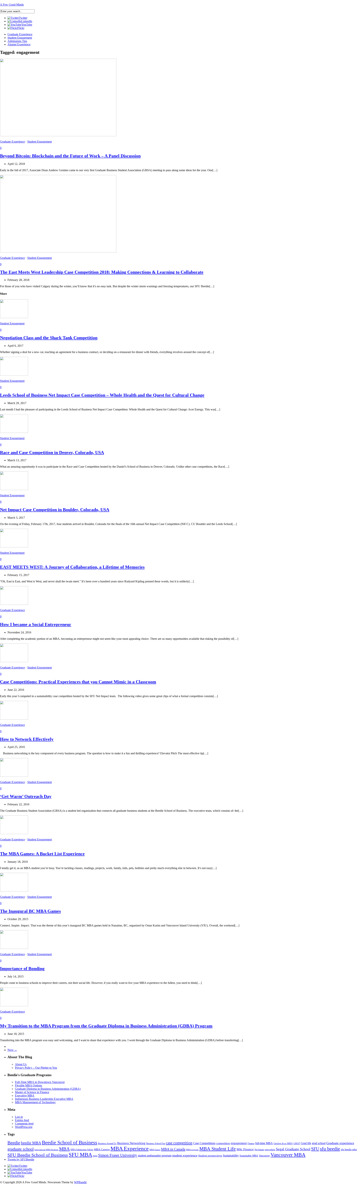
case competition (179, 1143)
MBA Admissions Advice (81, 1149)
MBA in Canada (173, 1149)
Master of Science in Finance (32, 1092)
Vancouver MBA (288, 1155)
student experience (184, 1155)
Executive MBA (24, 1095)
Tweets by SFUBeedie (20, 1159)
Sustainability (231, 1155)
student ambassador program (154, 1155)
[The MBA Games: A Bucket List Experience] (14, 833)
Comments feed (24, 1123)
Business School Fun (155, 1143)
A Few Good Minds (12, 4)
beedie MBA (31, 1143)
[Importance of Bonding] (14, 947)
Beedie (13, 1142)
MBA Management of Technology (35, 1102)
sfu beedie (330, 1148)
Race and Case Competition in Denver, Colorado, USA (52, 452)
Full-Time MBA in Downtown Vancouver (40, 1082)
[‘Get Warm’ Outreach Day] (14, 775)
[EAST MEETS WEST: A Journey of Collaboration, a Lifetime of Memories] (14, 546)
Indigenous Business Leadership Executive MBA (44, 1098)
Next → (12, 1049)
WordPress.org (23, 1127)
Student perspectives (210, 1155)
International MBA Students (46, 1150)
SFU (315, 1148)
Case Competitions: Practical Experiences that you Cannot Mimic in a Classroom (78, 681)
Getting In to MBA (283, 1143)
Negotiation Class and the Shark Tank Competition (48, 337)
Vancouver (264, 1155)
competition (223, 1143)
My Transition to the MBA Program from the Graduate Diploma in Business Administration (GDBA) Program (106, 1025)
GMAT (296, 1143)
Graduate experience (340, 1143)
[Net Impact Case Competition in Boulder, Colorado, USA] (14, 489)
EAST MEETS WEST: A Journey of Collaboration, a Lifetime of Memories (72, 567)
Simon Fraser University (117, 1155)
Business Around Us (107, 1143)
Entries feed (22, 1120)
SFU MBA (80, 1155)
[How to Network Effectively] (14, 718)
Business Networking (131, 1143)
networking (270, 1149)
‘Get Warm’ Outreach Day (25, 796)
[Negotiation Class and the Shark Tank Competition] (14, 317)
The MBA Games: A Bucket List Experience (42, 853)
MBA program (192, 1150)
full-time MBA (264, 1143)
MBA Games (154, 1149)
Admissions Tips (17, 41)
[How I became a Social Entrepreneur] (14, 603)
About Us (21, 1064)
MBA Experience (130, 1148)
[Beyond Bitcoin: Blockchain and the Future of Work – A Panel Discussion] (58, 135)
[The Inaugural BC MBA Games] (14, 890)
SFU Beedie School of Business (37, 1154)
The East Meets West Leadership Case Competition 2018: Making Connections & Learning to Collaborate (101, 272)
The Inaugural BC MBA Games (30, 911)
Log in (19, 1116)
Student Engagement (19, 37)
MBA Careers (102, 1149)
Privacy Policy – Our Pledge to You (36, 1067)
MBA (64, 1148)
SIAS (95, 1156)
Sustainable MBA (249, 1155)
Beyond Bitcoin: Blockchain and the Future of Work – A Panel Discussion (70, 155)
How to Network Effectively (26, 739)
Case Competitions (204, 1143)
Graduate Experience (19, 34)
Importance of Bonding (22, 968)
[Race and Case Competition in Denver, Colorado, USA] (14, 431)
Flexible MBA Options (28, 1085)
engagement (239, 1143)
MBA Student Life (217, 1148)
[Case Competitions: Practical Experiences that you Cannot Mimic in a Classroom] (14, 661)
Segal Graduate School (293, 1149)
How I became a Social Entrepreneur (35, 624)
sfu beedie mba (349, 1149)
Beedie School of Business (69, 1142)
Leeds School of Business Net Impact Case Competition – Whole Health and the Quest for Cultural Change (102, 395)
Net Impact (259, 1149)
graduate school (20, 1149)
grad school (319, 1143)
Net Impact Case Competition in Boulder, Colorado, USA (54, 509)
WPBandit (80, 1182)
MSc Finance (245, 1149)
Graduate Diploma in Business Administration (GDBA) (48, 1088)
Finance (251, 1143)
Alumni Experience (18, 44)
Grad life (306, 1143)
